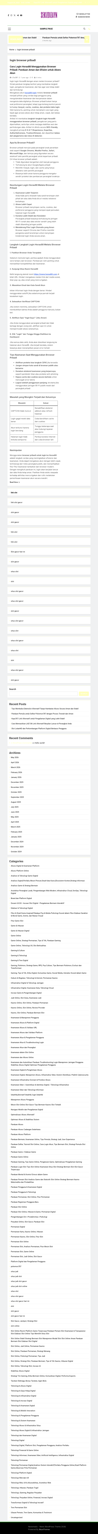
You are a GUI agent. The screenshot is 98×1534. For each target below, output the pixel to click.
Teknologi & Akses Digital (21, 1386)
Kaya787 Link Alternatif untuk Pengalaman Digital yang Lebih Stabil (38, 719)
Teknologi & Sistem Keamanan (23, 1421)
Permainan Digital (18, 1227)
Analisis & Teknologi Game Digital (24, 876)
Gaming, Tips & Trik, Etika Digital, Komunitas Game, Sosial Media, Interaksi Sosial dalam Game (48, 973)
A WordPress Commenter (21, 743)
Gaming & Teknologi (19, 955)
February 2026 (16, 772)
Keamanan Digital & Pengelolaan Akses (26, 1070)
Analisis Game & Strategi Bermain (24, 886)
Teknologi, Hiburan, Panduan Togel (24, 1488)
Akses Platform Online (20, 871)
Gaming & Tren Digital (19, 960)
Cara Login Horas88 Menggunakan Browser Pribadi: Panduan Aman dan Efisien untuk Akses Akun (35, 69)
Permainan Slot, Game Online (22, 1252)
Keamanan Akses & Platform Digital (25, 1023)
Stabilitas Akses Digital (20, 1371)
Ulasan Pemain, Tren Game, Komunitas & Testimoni (31, 1512)
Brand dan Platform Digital (21, 898)
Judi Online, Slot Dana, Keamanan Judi (26, 998)
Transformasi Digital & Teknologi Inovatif (27, 1503)
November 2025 (17, 787)
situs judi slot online (19, 1286)
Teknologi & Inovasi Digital (21, 1401)
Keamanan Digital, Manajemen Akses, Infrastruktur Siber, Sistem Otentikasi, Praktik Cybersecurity (49, 1075)
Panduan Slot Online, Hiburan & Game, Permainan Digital (33, 1212)
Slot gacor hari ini (18, 552)
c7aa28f (15, 77)
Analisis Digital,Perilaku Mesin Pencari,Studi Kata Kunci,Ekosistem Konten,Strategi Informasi (48, 881)
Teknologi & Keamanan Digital (23, 1406)
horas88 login (31, 93)
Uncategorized (16, 1517)
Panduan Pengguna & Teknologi (23, 1192)
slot (12, 581)
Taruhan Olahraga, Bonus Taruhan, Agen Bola (28, 1381)
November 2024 (17, 847)
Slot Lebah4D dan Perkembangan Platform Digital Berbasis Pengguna (38, 728)
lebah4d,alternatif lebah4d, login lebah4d (27, 1095)
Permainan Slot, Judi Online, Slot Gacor (26, 1256)
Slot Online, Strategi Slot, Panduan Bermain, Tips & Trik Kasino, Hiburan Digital (42, 1361)
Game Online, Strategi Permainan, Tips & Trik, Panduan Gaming (36, 941)
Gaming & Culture (18, 950)
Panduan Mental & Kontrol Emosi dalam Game (29, 1174)
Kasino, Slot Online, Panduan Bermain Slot (27, 1013)
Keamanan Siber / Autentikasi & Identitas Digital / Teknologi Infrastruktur (40, 1085)
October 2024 (16, 852)
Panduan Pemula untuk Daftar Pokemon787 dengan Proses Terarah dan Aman (42, 714)
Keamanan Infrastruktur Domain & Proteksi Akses (30, 1080)
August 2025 (16, 802)
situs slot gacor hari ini (20, 1301)
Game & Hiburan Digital (20, 931)
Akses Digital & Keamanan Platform (25, 866)
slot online (15, 1326)
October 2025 (16, 792)
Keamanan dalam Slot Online (22, 1052)
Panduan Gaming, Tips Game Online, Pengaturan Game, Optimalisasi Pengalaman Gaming (46, 1162)
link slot (14, 532)
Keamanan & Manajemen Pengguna (25, 1018)
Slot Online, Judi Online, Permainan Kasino (28, 1346)
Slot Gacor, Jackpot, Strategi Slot (24, 1321)
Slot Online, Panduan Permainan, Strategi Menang (30, 1351)
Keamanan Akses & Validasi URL (24, 1028)
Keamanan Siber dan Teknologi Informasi (27, 1090)
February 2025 (16, 832)
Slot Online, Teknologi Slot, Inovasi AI (26, 1366)
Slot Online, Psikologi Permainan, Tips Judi (28, 1356)
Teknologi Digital (17, 1440)
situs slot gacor (17, 591)
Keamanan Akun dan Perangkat (23, 1047)
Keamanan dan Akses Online (22, 1057)
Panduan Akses (17, 1124)
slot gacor (15, 512)
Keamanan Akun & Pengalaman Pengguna (27, 1037)
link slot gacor (16, 502)
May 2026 (15, 757)
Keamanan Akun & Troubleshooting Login (27, 1042)
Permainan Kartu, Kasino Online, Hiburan (27, 1232)
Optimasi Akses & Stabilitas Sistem (25, 1119)
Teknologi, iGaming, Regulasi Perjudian (26, 1493)
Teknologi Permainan (19, 1460)
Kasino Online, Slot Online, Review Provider (28, 1008)
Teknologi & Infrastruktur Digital (23, 1396)
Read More (14, 482)
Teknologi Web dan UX (20, 1478)
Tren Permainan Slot (19, 1507)
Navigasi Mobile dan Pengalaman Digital (27, 1110)
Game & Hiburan (17, 926)
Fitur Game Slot (17, 921)
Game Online (16, 936)
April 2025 (15, 822)
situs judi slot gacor (19, 1281)
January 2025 (16, 837)
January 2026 (16, 777)
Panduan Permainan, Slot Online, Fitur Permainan (30, 1197)
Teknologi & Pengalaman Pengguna (25, 1416)
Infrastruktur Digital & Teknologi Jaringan (27, 983)
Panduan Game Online (19, 1157)
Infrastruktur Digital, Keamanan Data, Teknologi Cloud (32, 988)
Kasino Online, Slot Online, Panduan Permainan (29, 1003)
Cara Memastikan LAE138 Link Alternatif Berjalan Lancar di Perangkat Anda (58, 3)
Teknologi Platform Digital (21, 1473)
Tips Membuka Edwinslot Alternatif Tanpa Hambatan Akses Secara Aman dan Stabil (45, 709)
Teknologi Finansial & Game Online (25, 1450)
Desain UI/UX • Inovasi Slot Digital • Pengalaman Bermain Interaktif (37, 903)
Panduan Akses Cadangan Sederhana (25, 1129)
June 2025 (15, 812)
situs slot (14, 571)
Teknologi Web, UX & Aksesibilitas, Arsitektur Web (31, 1483)
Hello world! (40, 743)
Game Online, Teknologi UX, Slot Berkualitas (28, 946)
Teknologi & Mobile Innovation (23, 1411)
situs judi (14, 1271)
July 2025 (14, 807)
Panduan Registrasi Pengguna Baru (24, 1202)
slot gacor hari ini (18, 1316)
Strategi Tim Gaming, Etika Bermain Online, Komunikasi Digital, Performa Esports (43, 1376)
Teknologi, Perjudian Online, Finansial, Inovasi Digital (32, 1498)
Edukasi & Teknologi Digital (22, 908)
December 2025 (17, 782)
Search (12, 689)
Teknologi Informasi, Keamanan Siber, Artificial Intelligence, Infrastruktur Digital (42, 1455)
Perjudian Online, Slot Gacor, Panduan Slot (27, 1222)
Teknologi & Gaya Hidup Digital (23, 1391)
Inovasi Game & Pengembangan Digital (26, 993)
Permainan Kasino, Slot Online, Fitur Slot (27, 1237)
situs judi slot (16, 1276)
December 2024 (17, 842)
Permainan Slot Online (20, 1242)
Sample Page (46, 29)
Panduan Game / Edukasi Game (23, 1152)
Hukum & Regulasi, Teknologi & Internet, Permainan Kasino (34, 978)
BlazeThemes (44, 1529)
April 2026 (15, 762)
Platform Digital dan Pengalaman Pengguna (28, 1261)
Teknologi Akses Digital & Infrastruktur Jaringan (30, 1430)
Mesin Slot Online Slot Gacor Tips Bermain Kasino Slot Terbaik (36, 1105)
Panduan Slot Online (19, 1207)
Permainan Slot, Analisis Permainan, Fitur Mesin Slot (32, 1246)
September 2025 (17, 797)
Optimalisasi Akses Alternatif (22, 1115)
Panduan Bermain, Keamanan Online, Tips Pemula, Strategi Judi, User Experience (43, 1139)
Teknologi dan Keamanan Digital (24, 1435)
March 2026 (15, 767)
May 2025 (15, 817)
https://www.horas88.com (45, 274)
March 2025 (15, 827)
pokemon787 (16, 1266)
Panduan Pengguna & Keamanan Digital (26, 1187)
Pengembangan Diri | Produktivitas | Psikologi (29, 1217)
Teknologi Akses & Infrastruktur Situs (26, 1425)
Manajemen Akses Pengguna (22, 1100)
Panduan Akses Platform (21, 1134)
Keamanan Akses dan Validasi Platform (26, 1032)
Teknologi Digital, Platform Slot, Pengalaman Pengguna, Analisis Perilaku (40, 1445)
